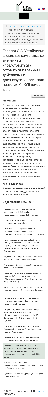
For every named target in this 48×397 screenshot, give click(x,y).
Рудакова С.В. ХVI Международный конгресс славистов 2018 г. (23, 375)
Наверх (40, 390)
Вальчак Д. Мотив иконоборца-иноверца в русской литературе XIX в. (22, 221)
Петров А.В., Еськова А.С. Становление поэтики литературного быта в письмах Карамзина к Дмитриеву (21, 301)
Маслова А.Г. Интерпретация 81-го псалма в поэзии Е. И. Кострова (23, 266)
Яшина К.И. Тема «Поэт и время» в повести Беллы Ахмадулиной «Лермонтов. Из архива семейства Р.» (23, 290)
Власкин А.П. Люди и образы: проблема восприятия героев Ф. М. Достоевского (21, 338)
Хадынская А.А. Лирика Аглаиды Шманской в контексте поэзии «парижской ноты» (23, 258)
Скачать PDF (38, 95)
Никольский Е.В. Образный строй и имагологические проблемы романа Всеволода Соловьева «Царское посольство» (24, 231)
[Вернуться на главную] (24, 5)
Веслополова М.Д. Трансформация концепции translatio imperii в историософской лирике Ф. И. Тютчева (21, 212)
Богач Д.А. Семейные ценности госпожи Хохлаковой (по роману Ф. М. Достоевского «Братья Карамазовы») (23, 329)
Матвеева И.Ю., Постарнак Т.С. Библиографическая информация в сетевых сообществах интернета (23, 365)
